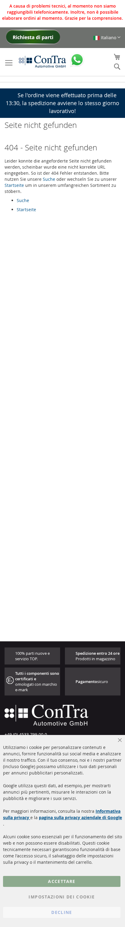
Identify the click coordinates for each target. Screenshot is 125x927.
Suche (49, 179)
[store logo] (42, 61)
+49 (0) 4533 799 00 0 (26, 734)
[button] (106, 37)
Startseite (14, 185)
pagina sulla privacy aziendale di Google (80, 817)
